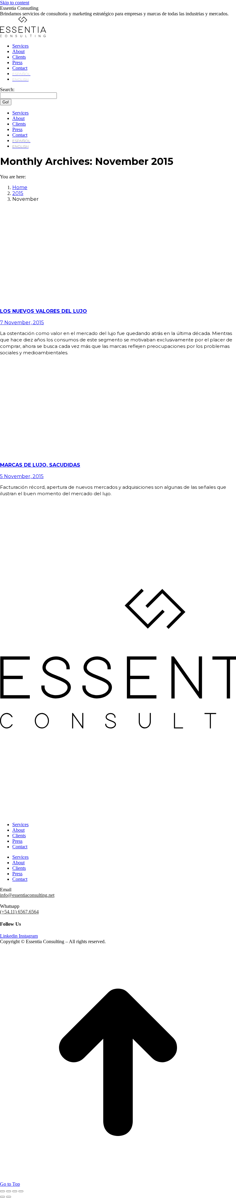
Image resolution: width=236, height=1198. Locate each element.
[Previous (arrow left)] (2, 1197)
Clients (19, 835)
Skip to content (14, 2)
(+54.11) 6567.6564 (19, 911)
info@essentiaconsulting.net (27, 895)
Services (20, 824)
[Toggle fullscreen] (14, 1191)
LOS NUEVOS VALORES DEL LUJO (43, 311)
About (18, 830)
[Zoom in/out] (20, 1191)
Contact (19, 846)
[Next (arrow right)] (8, 1197)
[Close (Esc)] (2, 1191)
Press (17, 841)
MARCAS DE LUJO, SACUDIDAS (40, 465)
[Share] (8, 1191)
